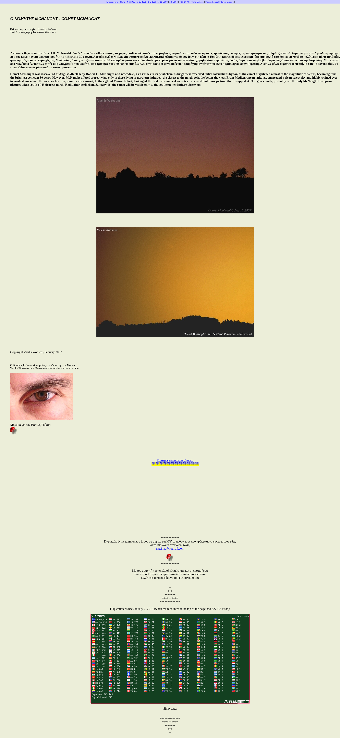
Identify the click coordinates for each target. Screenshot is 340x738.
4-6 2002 (131, 2)
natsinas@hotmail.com (170, 548)
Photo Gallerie (197, 2)
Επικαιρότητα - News (115, 2)
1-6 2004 (173, 2)
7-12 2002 (141, 2)
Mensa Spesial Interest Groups (219, 2)
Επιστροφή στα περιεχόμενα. (175, 460)
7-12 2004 (184, 2)
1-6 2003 (152, 2)
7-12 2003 (163, 2)
